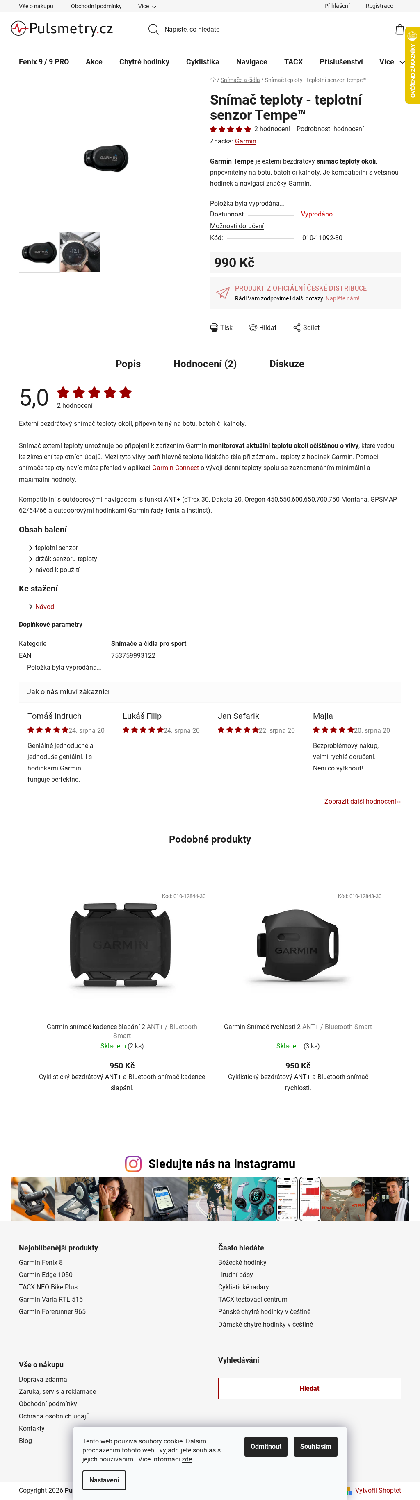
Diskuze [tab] (286, 364)
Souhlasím (315, 1446)
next (394, 999)
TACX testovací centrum (253, 1299)
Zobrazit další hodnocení (360, 801)
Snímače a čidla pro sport (148, 644)
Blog (25, 1441)
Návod (44, 607)
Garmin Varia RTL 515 (51, 1299)
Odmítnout (266, 1446)
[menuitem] (44, 62)
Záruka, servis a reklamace (57, 1391)
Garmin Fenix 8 (41, 1262)
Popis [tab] (128, 364)
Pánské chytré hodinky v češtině (264, 1312)
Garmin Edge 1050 (46, 1275)
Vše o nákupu (36, 6)
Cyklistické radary (243, 1287)
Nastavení (104, 1480)
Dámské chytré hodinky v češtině (265, 1324)
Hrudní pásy (235, 1275)
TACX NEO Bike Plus (48, 1287)
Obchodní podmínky (96, 6)
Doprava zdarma (43, 1379)
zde (187, 1459)
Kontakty (32, 1428)
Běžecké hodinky (242, 1262)
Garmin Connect (175, 468)
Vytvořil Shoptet (378, 1490)
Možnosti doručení (237, 226)
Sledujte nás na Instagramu (221, 1164)
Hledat (310, 1388)
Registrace (379, 5)
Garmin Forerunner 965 (52, 1312)
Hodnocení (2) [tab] (205, 364)
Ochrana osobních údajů (54, 1416)
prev (25, 999)
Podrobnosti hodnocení (330, 129)
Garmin (245, 141)
